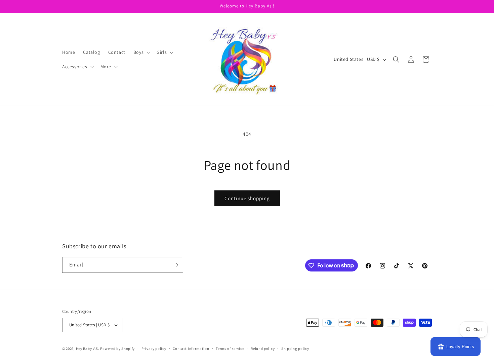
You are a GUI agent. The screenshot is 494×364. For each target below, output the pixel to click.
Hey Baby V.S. (87, 348)
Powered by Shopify (117, 348)
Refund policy (263, 348)
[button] (141, 52)
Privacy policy (153, 348)
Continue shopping (247, 198)
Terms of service (230, 348)
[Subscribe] (175, 265)
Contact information (191, 348)
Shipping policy (295, 348)
